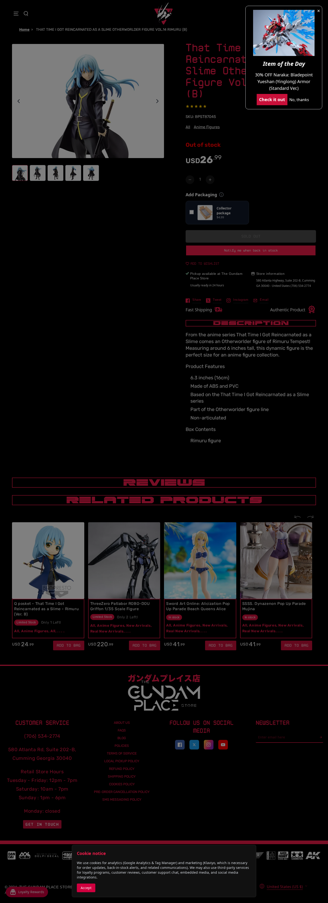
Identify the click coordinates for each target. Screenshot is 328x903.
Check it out (272, 99)
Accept (86, 887)
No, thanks (299, 99)
